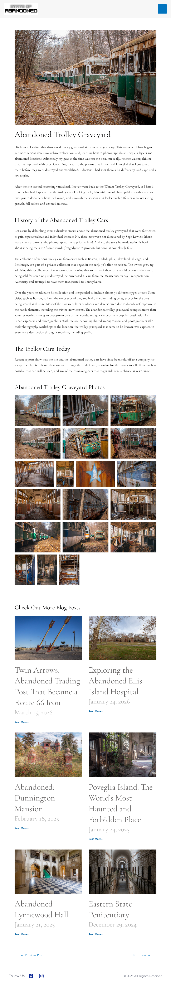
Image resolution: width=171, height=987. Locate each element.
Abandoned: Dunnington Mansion (35, 798)
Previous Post (32, 955)
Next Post (141, 955)
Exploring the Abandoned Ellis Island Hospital (115, 681)
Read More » (22, 722)
